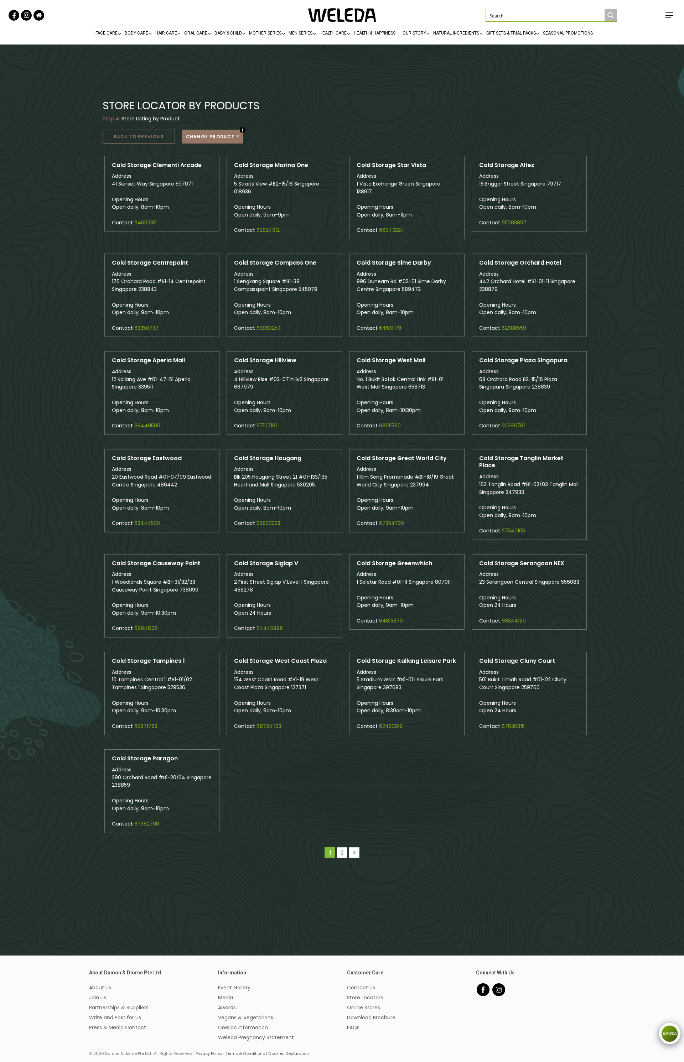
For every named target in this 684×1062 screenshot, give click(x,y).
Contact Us (361, 987)
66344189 (514, 620)
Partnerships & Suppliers (119, 1007)
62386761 (513, 425)
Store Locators (365, 997)
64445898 (269, 628)
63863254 (268, 328)
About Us (100, 987)
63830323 (268, 523)
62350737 (146, 328)
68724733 (268, 726)
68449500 (147, 425)
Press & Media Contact (117, 1027)
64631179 (390, 328)
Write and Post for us (115, 1017)
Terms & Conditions (245, 1053)
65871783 (145, 726)
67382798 (146, 823)
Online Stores (363, 1007)
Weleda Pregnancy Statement (256, 1037)
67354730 (391, 523)
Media (225, 997)
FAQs (353, 1027)
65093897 (514, 222)
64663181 (145, 222)
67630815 (513, 726)
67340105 (513, 530)
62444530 (147, 523)
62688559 (514, 328)
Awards (227, 1007)
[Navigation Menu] (669, 15)
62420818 (391, 726)
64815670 (391, 620)
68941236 (146, 628)
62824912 (268, 230)
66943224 (391, 230)
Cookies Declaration (288, 1053)
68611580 (390, 425)
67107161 (266, 425)
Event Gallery (234, 987)
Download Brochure (371, 1017)
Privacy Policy (209, 1053)
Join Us (97, 997)
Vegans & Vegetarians (245, 1017)
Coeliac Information (243, 1027)
